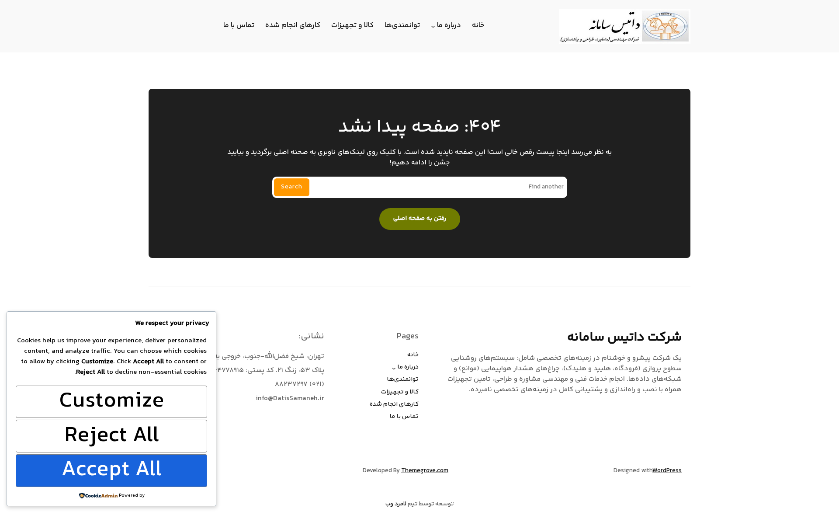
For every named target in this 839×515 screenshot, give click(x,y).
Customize (111, 402)
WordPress (667, 471)
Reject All (111, 436)
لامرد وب (395, 504)
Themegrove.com (424, 471)
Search (291, 187)
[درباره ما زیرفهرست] (433, 26)
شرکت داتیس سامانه (624, 337)
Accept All (111, 470)
